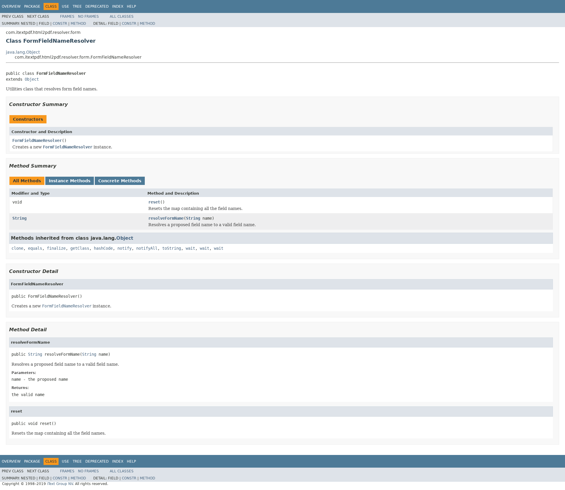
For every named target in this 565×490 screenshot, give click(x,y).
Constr (60, 23)
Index (117, 6)
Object (32, 79)
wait (190, 248)
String (19, 218)
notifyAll (146, 248)
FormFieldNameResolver (37, 140)
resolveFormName (166, 218)
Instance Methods (69, 180)
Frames (67, 16)
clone (17, 248)
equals (35, 248)
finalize (56, 248)
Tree (77, 6)
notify (124, 248)
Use (65, 6)
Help (131, 6)
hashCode (103, 248)
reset (154, 202)
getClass (79, 248)
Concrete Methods (119, 180)
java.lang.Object (23, 52)
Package (32, 6)
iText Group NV (60, 484)
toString (171, 248)
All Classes (122, 16)
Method (78, 23)
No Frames (88, 16)
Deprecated (97, 6)
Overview (11, 6)
